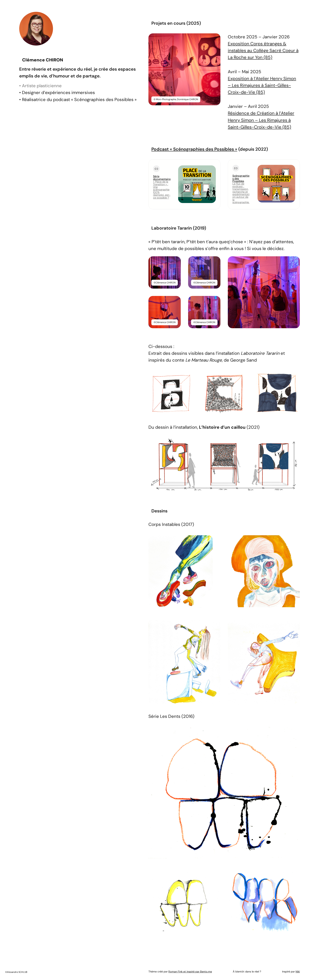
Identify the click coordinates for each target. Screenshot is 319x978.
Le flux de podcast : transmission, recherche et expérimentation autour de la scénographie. (240, 193)
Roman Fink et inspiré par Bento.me (190, 971)
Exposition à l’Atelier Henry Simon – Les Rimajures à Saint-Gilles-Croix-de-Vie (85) (262, 85)
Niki (298, 971)
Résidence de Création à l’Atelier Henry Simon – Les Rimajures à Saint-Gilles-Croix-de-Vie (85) (261, 120)
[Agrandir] (215, 38)
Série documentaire (162, 178)
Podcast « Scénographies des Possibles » (194, 149)
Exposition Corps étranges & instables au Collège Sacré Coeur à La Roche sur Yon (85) (263, 50)
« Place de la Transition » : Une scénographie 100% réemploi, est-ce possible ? (161, 189)
